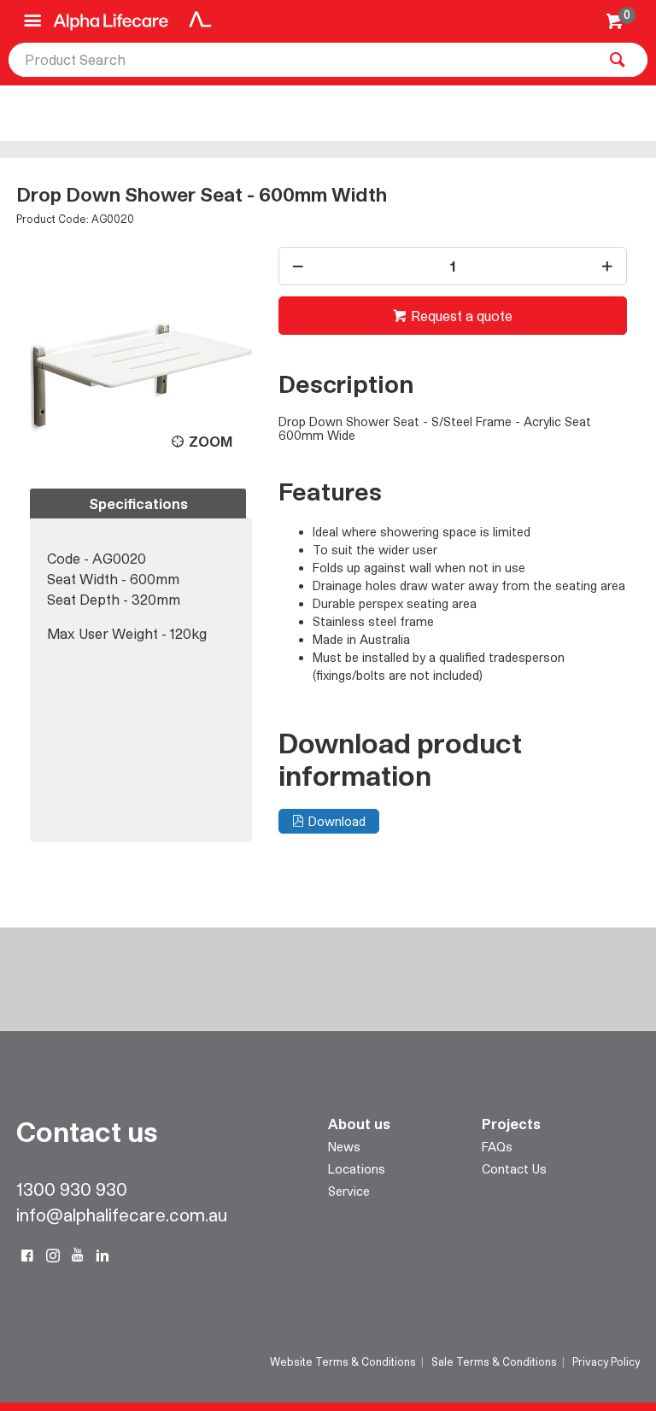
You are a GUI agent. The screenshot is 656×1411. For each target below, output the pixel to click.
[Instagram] (53, 1255)
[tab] (138, 503)
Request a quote (461, 315)
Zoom (210, 441)
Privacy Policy (606, 1361)
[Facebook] (27, 1255)
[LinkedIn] (102, 1255)
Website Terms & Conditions (343, 1361)
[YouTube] (77, 1255)
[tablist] (141, 665)
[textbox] (302, 60)
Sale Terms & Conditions (494, 1361)
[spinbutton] (452, 266)
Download (337, 821)
